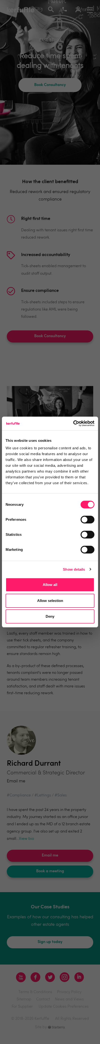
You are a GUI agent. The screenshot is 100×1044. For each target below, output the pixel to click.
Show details (74, 569)
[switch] (87, 519)
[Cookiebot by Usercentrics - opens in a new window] (73, 423)
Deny (50, 616)
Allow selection (50, 601)
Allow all (50, 585)
